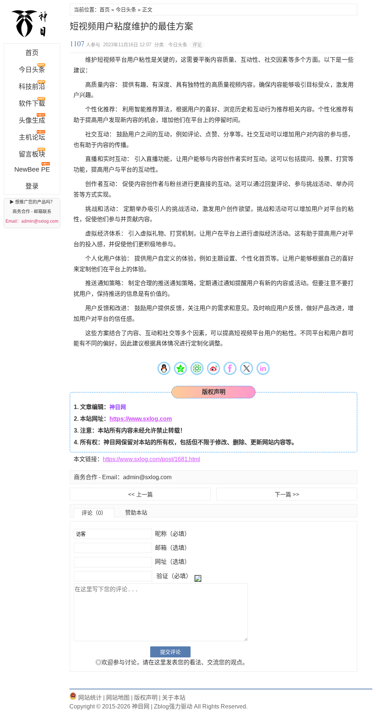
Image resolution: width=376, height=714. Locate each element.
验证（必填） (174, 576)
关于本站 (173, 698)
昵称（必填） (171, 534)
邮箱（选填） (171, 548)
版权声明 (145, 698)
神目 (32, 23)
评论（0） (94, 513)
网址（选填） (171, 562)
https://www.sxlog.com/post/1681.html (151, 459)
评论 (197, 44)
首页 (32, 53)
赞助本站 (136, 512)
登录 (32, 186)
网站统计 (89, 698)
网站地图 (117, 698)
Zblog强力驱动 (173, 706)
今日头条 (126, 9)
